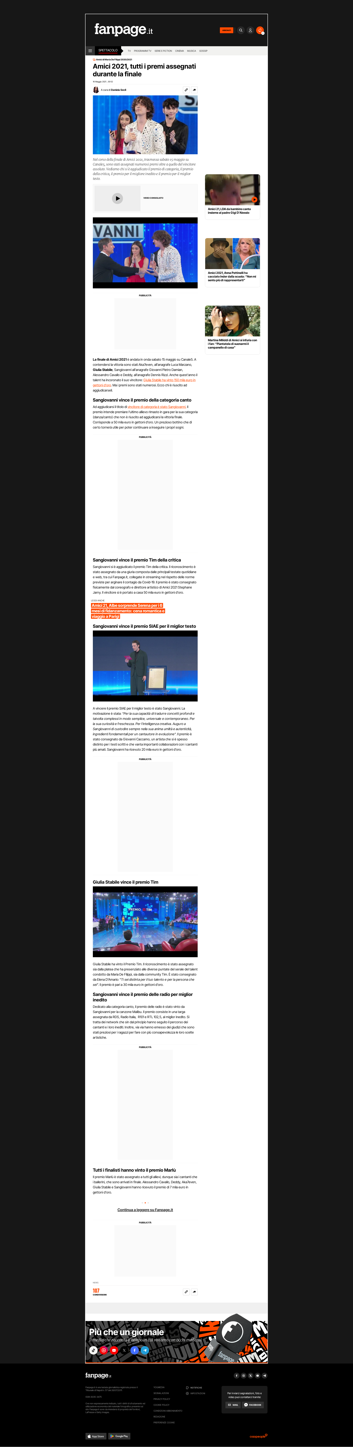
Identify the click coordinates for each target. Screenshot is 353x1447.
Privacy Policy (162, 1399)
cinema (179, 50)
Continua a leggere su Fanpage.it (145, 1210)
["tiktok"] (93, 1350)
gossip (203, 50)
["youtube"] (114, 1350)
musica (191, 50)
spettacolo (108, 50)
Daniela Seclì (118, 89)
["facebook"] (134, 1350)
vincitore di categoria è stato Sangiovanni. (157, 407)
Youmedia (159, 1387)
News (96, 1283)
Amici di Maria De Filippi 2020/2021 (114, 59)
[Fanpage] (98, 1376)
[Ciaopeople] (259, 1437)
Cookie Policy (161, 1405)
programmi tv (142, 50)
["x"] (124, 1350)
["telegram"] (145, 1350)
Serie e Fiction (163, 50)
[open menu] (90, 50)
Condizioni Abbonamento (168, 1410)
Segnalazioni (161, 1393)
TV (129, 50)
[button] (194, 90)
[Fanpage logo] (119, 30)
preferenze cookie (164, 1422)
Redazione (159, 1416)
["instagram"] (103, 1350)
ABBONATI (226, 30)
